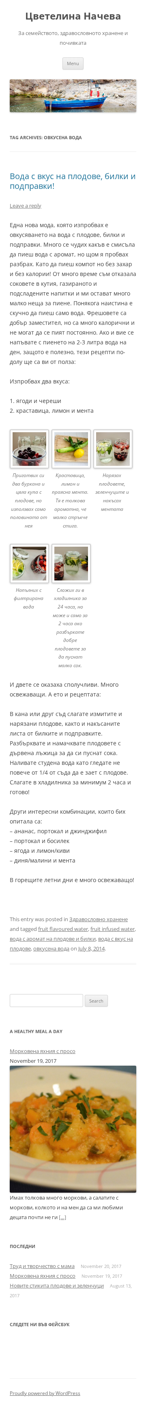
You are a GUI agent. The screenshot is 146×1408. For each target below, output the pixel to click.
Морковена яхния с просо (42, 1051)
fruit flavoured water (63, 929)
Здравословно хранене (98, 919)
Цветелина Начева (73, 16)
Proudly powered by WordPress (45, 1393)
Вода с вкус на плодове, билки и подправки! (73, 181)
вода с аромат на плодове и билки (53, 938)
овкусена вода (51, 948)
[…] (62, 1217)
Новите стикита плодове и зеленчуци (57, 1285)
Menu (73, 63)
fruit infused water (112, 929)
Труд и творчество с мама (42, 1266)
